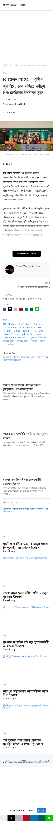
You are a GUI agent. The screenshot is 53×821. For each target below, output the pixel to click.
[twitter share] (10, 309)
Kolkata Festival (10, 334)
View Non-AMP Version (41, 762)
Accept (41, 810)
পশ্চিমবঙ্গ (34, 341)
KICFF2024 (38, 331)
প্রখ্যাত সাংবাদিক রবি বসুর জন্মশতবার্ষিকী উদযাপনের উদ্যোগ (26, 644)
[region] (26, 34)
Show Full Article (26, 253)
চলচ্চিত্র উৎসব (22, 341)
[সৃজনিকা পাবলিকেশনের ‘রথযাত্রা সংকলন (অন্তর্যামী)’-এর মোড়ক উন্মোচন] (26, 368)
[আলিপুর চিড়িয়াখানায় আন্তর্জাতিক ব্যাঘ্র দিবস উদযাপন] (26, 668)
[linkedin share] (26, 309)
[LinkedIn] (15, 168)
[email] (19, 818)
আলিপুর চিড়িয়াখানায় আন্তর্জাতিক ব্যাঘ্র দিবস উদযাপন (25, 693)
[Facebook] (4, 168)
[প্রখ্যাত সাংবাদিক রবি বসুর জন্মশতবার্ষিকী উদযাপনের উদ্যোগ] (26, 463)
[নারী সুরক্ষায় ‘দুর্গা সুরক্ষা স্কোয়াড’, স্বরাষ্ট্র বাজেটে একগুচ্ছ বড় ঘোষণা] (26, 717)
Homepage (8, 64)
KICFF (26, 331)
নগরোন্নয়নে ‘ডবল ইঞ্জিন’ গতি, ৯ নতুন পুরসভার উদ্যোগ (25, 595)
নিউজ (17, 64)
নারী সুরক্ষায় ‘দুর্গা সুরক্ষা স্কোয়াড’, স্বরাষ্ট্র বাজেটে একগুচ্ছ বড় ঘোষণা (23, 742)
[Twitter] (12, 168)
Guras (17, 331)
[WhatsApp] (8, 168)
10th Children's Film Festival (16, 324)
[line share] (37, 309)
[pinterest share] (21, 309)
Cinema (37, 324)
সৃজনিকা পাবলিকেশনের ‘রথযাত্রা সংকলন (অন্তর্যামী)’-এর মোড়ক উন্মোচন (26, 546)
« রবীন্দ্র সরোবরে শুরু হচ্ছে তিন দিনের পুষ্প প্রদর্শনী (22, 298)
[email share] (15, 309)
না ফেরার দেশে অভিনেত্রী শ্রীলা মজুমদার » (34, 286)
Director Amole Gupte (13, 327)
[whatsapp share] (31, 309)
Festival (31, 327)
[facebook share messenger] (4, 309)
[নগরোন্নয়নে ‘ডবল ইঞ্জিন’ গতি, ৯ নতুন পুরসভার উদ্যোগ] (26, 417)
